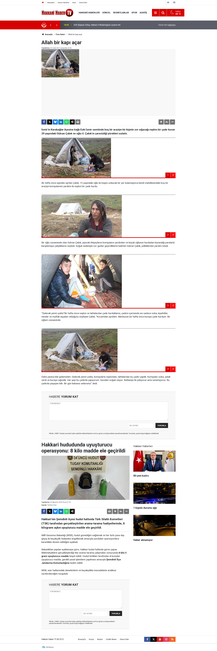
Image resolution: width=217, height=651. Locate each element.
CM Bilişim (50, 647)
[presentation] (50, 24)
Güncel (106, 12)
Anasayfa (48, 34)
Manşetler (51, 3)
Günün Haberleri (63, 3)
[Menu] (155, 12)
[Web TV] (168, 2)
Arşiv (74, 3)
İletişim (100, 639)
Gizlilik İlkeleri (111, 639)
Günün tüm (167, 25)
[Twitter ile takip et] (153, 639)
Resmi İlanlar (121, 12)
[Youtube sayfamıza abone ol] (160, 639)
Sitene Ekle (83, 3)
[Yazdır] (77, 121)
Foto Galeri (60, 34)
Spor (134, 12)
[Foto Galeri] (174, 2)
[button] (161, 121)
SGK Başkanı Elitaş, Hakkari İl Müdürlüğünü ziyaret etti (97, 25)
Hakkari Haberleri (89, 12)
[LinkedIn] (60, 121)
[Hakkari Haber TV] (57, 12)
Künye (91, 639)
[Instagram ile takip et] (166, 639)
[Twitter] (49, 121)
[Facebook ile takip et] (147, 639)
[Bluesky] (55, 121)
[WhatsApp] (66, 121)
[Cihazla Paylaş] (72, 121)
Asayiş (143, 12)
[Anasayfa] (42, 3)
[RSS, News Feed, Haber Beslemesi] (172, 639)
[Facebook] (43, 121)
